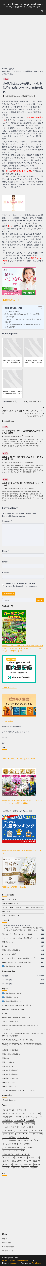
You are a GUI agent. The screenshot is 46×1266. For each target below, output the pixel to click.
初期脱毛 (16, 1161)
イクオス (29, 1123)
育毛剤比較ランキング (12, 997)
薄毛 (25, 1168)
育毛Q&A (5, 1058)
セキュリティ (36, 1130)
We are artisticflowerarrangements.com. (16, 1017)
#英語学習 (8, 1117)
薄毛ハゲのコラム (8, 1082)
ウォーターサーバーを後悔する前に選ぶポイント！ (20, 938)
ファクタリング (10, 1144)
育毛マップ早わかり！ (10, 1062)
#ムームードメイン (31, 1113)
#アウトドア (8, 1110)
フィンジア (25, 1144)
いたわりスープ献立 (9, 954)
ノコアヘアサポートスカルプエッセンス (17, 1140)
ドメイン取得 (36, 1134)
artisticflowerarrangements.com (23, 4)
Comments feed (8, 1247)
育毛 (18, 1164)
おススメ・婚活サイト (10, 1021)
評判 (34, 1168)
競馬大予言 (6, 911)
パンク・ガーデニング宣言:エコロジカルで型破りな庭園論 (22, 907)
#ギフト (21, 1110)
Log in (4, 1239)
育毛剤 (27, 1164)
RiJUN (30, 1120)
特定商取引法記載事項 (10, 1050)
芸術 (15, 1168)
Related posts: (14, 311)
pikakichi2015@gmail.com (13, 96)
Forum (4, 946)
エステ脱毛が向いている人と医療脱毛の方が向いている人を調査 (23, 325)
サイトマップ (7, 1029)
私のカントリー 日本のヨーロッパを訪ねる (17, 934)
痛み (35, 401)
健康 (6, 1161)
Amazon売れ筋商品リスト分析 (13, 1009)
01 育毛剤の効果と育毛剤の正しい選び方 (16, 1005)
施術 (25, 401)
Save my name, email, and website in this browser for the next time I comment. (23, 584)
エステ (20, 401)
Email (5, 562)
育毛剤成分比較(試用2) (10, 1074)
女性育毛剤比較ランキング (13, 966)
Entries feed (6, 1243)
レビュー (21, 1157)
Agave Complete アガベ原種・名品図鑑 (16, 962)
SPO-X (7, 1123)
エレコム (7, 1130)
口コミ (27, 1161)
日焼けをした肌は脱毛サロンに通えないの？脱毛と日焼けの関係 (23, 315)
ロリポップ (33, 1157)
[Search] (42, 11)
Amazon (19, 1120)
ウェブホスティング (11, 1127)
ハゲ (38, 1140)
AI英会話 (7, 1120)
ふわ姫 (18, 1123)
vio (10, 401)
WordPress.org (7, 1251)
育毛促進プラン (7, 942)
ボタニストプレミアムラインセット (16, 1154)
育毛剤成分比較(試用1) (10, 1070)
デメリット (8, 1134)
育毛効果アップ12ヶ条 (10, 1078)
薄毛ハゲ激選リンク (9, 1086)
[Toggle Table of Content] (38, 308)
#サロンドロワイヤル (11, 1113)
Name (5, 551)
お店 (14, 401)
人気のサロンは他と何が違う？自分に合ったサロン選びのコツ (23, 320)
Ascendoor (14, 1263)
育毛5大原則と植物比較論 (11, 950)
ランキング (8, 1157)
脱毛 (6, 79)
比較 (37, 1161)
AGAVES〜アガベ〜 (9, 899)
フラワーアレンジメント (13, 1151)
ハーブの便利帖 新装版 (10, 903)
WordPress (36, 1263)
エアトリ (27, 1127)
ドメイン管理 (9, 1137)
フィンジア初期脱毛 (11, 1147)
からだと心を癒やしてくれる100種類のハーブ (18, 958)
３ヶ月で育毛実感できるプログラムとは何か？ (18, 1090)
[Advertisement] (23, 39)
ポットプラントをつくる (10, 915)
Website (5, 573)
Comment (7, 521)
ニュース (23, 1137)
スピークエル (21, 1130)
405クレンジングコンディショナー (29, 1117)
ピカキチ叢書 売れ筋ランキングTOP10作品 (17, 1040)
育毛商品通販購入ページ (12, 1001)
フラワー (27, 1147)
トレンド (21, 1134)
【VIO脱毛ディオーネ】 (11, 300)
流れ (30, 401)
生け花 (7, 1164)
